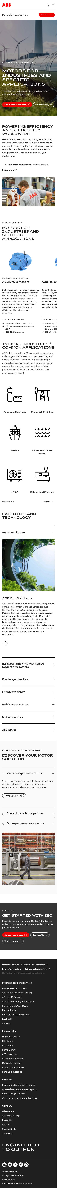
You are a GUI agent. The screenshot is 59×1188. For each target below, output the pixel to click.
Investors (7, 1079)
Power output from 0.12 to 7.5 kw (18, 323)
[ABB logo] (6, 5)
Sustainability (9, 1128)
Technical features (13, 319)
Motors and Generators (34, 964)
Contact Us (38, 935)
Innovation (7, 1120)
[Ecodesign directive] (53, 679)
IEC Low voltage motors (36, 969)
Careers (6, 1124)
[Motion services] (53, 717)
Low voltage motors (11, 969)
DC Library (7, 1041)
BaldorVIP (7, 1019)
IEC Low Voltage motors (16, 278)
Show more (8, 169)
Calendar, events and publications (19, 1098)
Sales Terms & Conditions (15, 1005)
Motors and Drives (10, 964)
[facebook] (21, 1164)
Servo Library (9, 1049)
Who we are (8, 1111)
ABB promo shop (10, 1115)
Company (7, 1105)
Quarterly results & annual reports (19, 1089)
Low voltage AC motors (14, 988)
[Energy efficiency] (53, 692)
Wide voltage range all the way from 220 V (19, 327)
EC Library (7, 1045)
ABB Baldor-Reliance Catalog (17, 992)
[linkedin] (4, 1164)
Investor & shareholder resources (19, 1085)
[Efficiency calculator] (53, 704)
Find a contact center (13, 1067)
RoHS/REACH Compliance (15, 1014)
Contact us (45, 15)
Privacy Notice (8, 1179)
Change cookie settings (13, 1175)
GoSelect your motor (15, 104)
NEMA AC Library (11, 1036)
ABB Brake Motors (15, 281)
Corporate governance (13, 1093)
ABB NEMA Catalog (12, 997)
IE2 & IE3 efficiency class (14, 332)
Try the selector (12, 795)
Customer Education (12, 1058)
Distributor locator (11, 1063)
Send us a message (12, 1071)
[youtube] (10, 1164)
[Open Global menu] (53, 5)
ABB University (9, 1054)
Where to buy (42, 104)
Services (6, 1023)
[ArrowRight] (5, 645)
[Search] (48, 5)
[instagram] (26, 1164)
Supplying (7, 1133)
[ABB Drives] (53, 730)
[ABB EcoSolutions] (53, 532)
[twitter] (15, 1164)
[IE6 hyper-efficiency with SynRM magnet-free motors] (53, 665)
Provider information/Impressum (17, 1183)
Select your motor (13, 935)
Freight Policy (9, 1010)
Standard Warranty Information (18, 1001)
